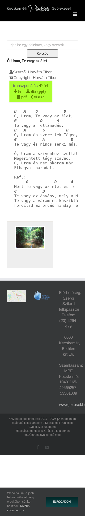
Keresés (42, 53)
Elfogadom (62, 502)
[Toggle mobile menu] (75, 14)
